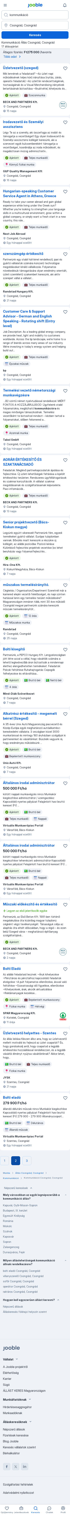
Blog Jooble (10, 1441)
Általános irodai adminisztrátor (29, 783)
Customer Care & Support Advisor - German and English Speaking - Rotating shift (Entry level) (29, 318)
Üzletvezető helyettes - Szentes (29, 1033)
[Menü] (5, 5)
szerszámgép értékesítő (23, 254)
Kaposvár (8, 1236)
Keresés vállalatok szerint (19, 1447)
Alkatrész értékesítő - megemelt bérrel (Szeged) (30, 716)
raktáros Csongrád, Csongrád (20, 1291)
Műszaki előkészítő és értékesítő (30, 904)
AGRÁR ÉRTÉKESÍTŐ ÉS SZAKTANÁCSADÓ (22, 462)
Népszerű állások (13, 1306)
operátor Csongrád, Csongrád (20, 1286)
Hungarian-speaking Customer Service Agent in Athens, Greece (29, 193)
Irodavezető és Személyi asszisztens (23, 124)
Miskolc (7, 1226)
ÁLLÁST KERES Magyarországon (24, 1390)
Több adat (10, 56)
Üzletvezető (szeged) (20, 68)
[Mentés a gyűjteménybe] (65, 68)
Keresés (35, 35)
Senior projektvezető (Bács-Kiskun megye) (26, 524)
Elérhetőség (11, 1373)
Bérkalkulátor (11, 1453)
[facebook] (6, 1466)
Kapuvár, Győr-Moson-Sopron (20, 1205)
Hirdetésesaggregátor (17, 1407)
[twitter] (15, 1466)
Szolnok (7, 1231)
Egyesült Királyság (14, 1215)
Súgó (6, 1385)
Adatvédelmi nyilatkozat (18, 1493)
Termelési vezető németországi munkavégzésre (29, 392)
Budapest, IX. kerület (15, 1210)
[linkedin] (24, 1466)
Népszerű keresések (16, 1188)
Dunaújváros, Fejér (14, 1252)
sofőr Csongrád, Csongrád (18, 1281)
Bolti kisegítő (14, 649)
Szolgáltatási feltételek (18, 1484)
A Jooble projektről (15, 1367)
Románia (8, 1221)
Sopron (7, 1241)
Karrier (7, 1379)
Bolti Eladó (12, 969)
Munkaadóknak (12, 1413)
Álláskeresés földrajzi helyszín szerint (25, 1311)
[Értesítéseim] (64, 5)
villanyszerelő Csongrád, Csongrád (23, 1276)
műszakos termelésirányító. (26, 585)
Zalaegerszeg (11, 1247)
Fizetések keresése (16, 1435)
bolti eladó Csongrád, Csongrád (21, 1270)
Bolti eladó (12, 1097)
